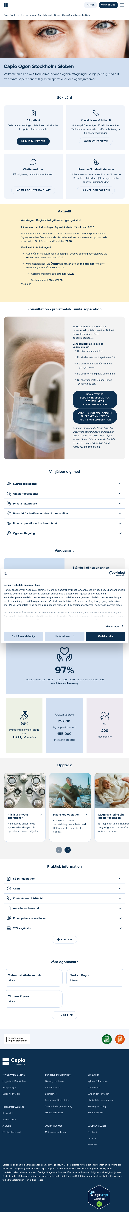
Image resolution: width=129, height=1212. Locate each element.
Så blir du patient (33, 141)
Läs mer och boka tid (95, 190)
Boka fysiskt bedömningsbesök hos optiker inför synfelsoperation (95, 399)
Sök (92, 5)
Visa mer (26, 283)
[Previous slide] (59, 850)
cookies (46, 605)
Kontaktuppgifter (96, 141)
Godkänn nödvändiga (24, 636)
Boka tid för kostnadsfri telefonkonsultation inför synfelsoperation (95, 416)
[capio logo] (14, 1061)
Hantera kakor (62, 636)
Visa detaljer (112, 626)
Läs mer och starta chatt (33, 190)
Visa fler (67, 1015)
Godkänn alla (105, 636)
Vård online (108, 5)
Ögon (57, 15)
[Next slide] (67, 850)
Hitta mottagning (28, 15)
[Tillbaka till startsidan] (6, 5)
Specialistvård (45, 15)
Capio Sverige (10, 15)
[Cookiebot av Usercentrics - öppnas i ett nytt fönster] (111, 573)
